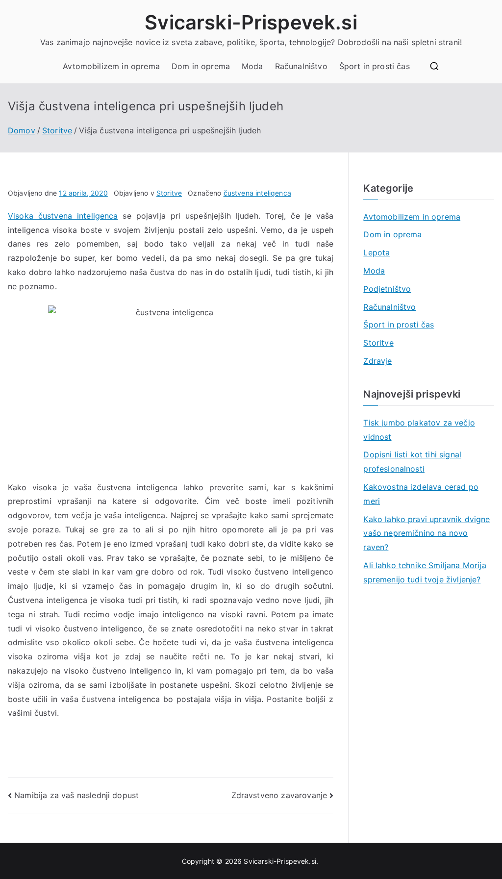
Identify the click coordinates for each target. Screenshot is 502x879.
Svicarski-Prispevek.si (251, 22)
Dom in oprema (201, 66)
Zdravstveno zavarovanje (279, 795)
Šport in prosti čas (374, 66)
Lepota (376, 252)
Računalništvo (301, 66)
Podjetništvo (387, 289)
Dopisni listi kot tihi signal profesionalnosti (412, 462)
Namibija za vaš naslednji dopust (76, 795)
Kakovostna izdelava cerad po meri (420, 494)
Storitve (169, 193)
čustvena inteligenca (257, 193)
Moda (252, 66)
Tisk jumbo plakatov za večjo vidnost (419, 430)
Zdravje (377, 361)
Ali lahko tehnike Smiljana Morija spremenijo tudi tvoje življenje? (424, 572)
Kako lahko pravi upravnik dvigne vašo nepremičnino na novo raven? (426, 533)
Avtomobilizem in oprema (111, 66)
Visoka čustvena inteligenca (63, 216)
